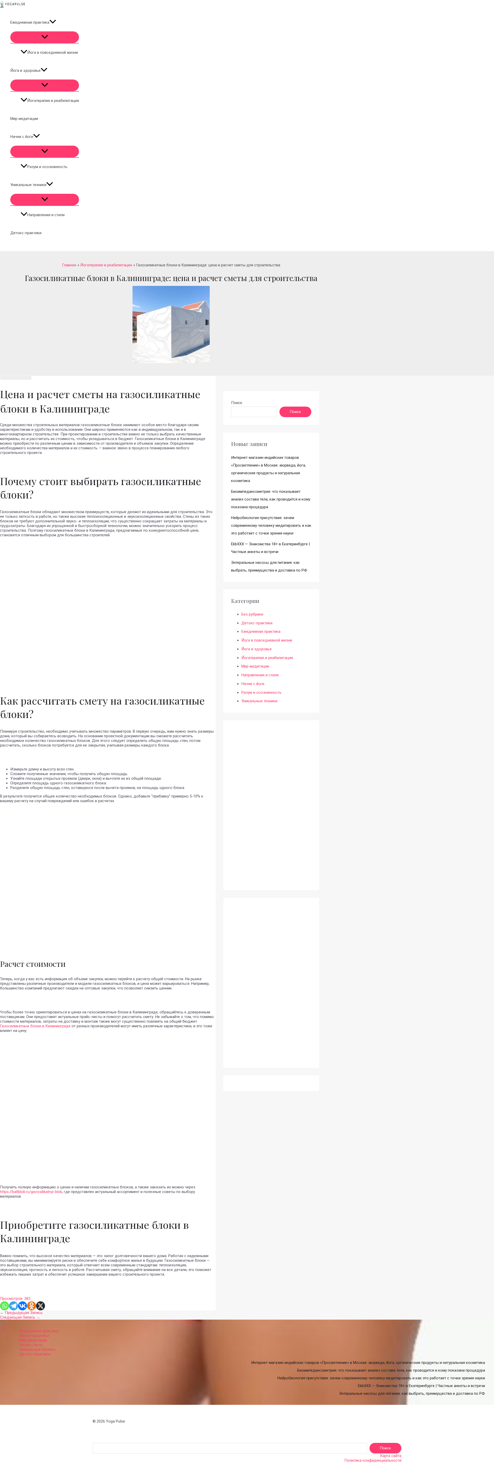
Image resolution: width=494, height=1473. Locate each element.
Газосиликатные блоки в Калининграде (35, 1026)
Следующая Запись (20, 1317)
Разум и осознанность (47, 166)
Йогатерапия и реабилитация (53, 100)
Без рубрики (252, 614)
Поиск (236, 402)
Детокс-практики (25, 233)
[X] (40, 1305)
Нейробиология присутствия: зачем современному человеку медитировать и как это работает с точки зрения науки (271, 525)
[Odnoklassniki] (31, 1305)
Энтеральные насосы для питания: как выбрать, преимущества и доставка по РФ (412, 1393)
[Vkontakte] (22, 1305)
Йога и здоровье (25, 70)
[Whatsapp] (4, 1305)
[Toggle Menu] (44, 37)
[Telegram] (13, 1305)
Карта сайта (390, 1455)
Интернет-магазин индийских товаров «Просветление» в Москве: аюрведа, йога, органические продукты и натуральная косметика (368, 1362)
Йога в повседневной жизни (52, 52)
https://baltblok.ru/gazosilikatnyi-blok (31, 1191)
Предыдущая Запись (21, 1312)
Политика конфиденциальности (372, 1460)
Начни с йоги (21, 136)
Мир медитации (24, 118)
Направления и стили (46, 215)
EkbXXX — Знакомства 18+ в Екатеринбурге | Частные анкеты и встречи (421, 1385)
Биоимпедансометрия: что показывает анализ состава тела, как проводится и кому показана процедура (270, 499)
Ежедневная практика (29, 22)
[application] (52, 22)
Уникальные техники (28, 184)
